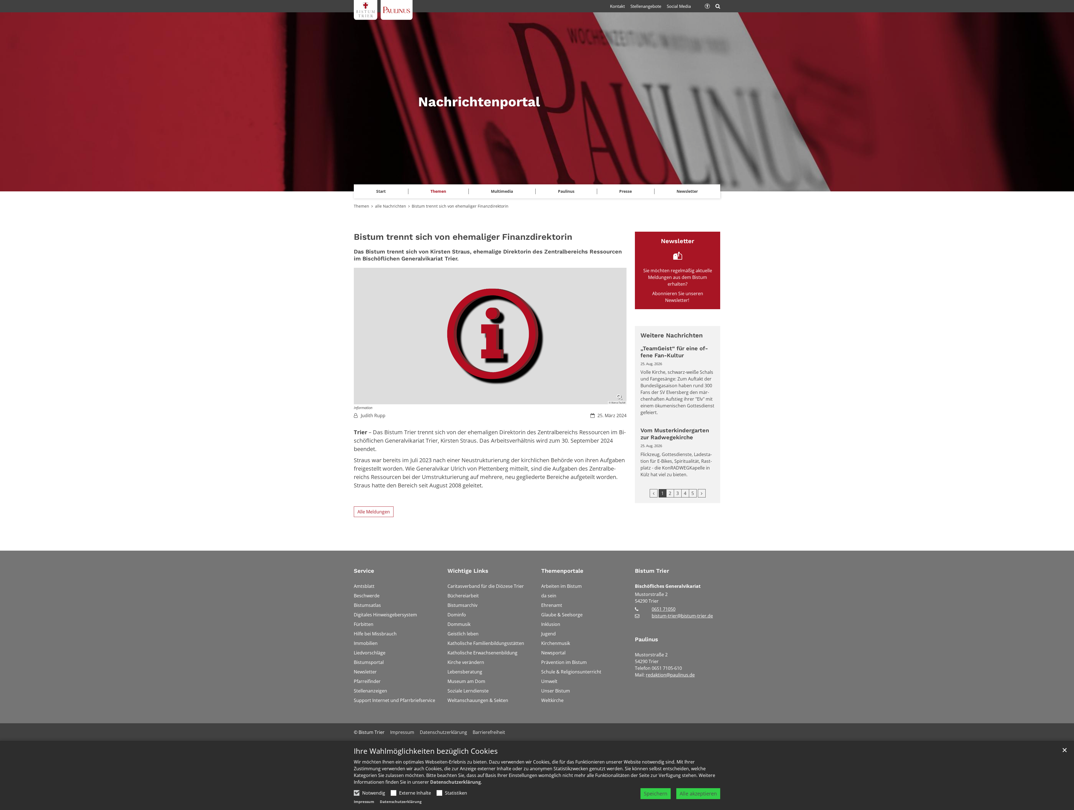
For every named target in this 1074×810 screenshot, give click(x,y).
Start (381, 191)
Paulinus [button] (566, 191)
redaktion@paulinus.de (670, 675)
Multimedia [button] (502, 191)
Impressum (364, 801)
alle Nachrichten (390, 206)
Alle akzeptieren (698, 793)
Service (364, 570)
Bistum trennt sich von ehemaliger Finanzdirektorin (461, 206)
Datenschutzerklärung (455, 782)
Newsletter (687, 191)
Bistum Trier (652, 570)
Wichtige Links (467, 570)
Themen (361, 206)
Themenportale (562, 570)
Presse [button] (625, 191)
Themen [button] (438, 191)
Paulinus (646, 639)
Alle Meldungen (373, 512)
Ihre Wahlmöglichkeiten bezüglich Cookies (426, 751)
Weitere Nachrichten (671, 335)
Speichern (655, 793)
